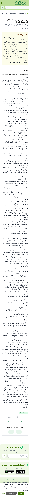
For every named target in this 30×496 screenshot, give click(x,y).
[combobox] (18, 7)
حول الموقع (24, 480)
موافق (20, 493)
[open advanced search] (7, 7)
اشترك (4, 456)
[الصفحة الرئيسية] (28, 13)
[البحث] (2, 7)
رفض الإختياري (11, 493)
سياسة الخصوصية (7, 480)
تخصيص (3, 493)
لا (11, 432)
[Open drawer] (2, 3)
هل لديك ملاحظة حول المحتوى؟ (15, 421)
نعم (19, 432)
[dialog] (14, 489)
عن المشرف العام (17, 480)
